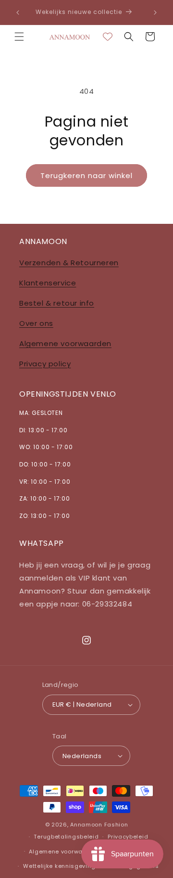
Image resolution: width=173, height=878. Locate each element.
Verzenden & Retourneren (69, 263)
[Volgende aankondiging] (155, 12)
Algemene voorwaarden (65, 343)
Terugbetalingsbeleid (66, 836)
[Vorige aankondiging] (17, 12)
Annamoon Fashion (99, 824)
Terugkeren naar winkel (86, 175)
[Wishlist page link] (107, 36)
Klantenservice (47, 283)
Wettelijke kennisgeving (59, 866)
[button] (19, 36)
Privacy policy (45, 364)
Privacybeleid (128, 836)
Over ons (36, 323)
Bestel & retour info (56, 303)
